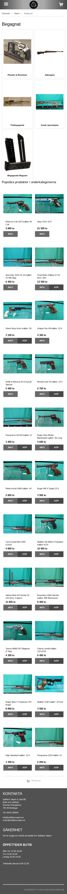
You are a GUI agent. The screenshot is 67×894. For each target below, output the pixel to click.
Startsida (6, 13)
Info (10, 234)
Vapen (17, 13)
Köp (56, 287)
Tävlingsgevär (17, 125)
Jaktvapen (50, 75)
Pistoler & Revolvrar (17, 75)
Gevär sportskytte (49, 125)
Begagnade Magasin (17, 175)
